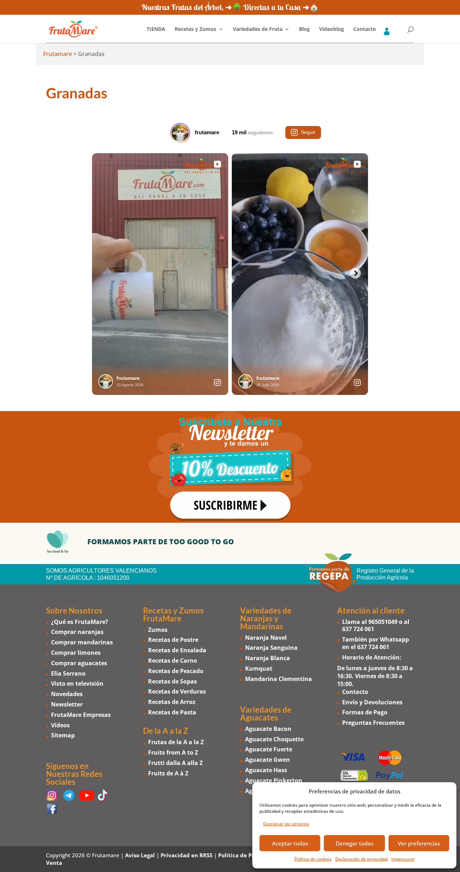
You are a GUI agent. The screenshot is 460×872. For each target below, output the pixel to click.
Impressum (403, 859)
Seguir (308, 132)
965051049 (382, 622)
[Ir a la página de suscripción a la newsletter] (230, 467)
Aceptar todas (290, 843)
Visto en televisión (77, 683)
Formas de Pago (364, 712)
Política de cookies (313, 859)
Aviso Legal (140, 855)
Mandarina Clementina (278, 679)
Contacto (364, 29)
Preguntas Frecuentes (373, 723)
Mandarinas (261, 626)
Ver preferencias (419, 843)
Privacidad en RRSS (186, 855)
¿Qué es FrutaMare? (79, 622)
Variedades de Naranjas (265, 614)
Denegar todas (354, 843)
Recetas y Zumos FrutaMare (173, 614)
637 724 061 (358, 629)
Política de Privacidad (247, 855)
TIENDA (156, 29)
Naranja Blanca (267, 658)
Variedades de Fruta (257, 29)
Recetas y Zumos (195, 29)
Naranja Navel (266, 638)
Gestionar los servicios (286, 824)
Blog (304, 29)
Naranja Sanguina (271, 648)
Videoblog (331, 29)
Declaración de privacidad (361, 859)
